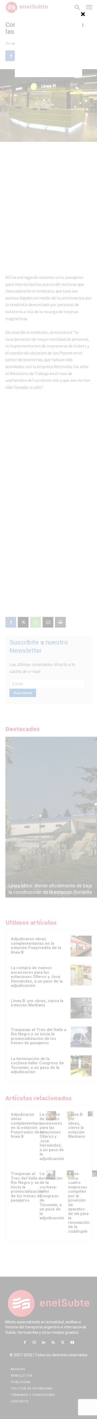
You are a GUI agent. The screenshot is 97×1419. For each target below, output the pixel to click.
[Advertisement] (48, 43)
